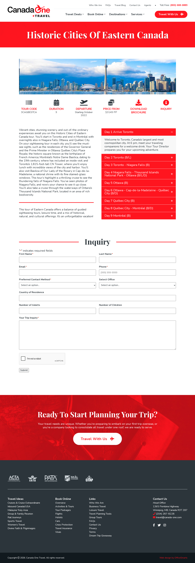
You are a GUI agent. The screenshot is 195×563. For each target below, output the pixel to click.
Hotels (59, 517)
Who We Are (95, 5)
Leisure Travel (96, 510)
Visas (58, 532)
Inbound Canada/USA (19, 506)
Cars (57, 521)
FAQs (108, 5)
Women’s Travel (16, 524)
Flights (58, 513)
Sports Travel (15, 521)
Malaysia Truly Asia (18, 510)
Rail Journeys (14, 517)
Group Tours (95, 517)
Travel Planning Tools (100, 513)
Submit (24, 370)
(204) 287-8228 (165, 513)
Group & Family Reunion (20, 513)
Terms (92, 532)
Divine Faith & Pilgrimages (21, 528)
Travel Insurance (63, 528)
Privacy (93, 528)
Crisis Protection (64, 524)
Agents (147, 5)
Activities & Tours (64, 506)
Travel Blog (120, 5)
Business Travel (97, 506)
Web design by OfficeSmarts (173, 557)
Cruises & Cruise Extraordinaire (24, 503)
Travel (168, 14)
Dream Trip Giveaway (100, 535)
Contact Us (134, 5)
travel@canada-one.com (169, 517)
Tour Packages (63, 510)
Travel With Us (94, 438)
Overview (60, 503)
